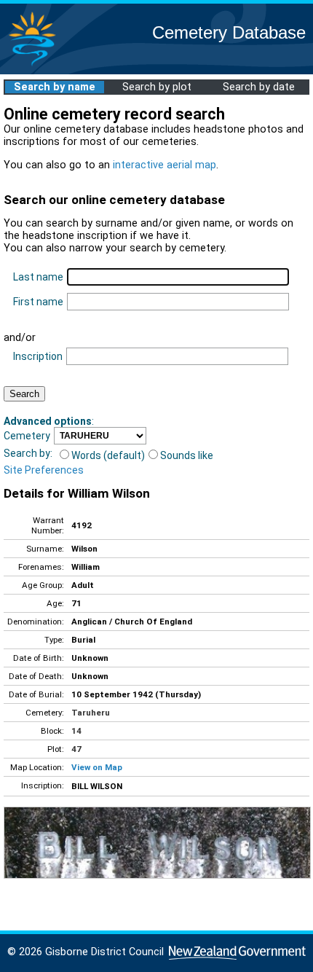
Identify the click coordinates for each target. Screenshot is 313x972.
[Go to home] (32, 65)
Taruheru (90, 713)
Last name (38, 277)
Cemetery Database (229, 32)
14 (76, 731)
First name (38, 301)
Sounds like (186, 455)
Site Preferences (44, 470)
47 (76, 749)
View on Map (96, 767)
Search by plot (156, 87)
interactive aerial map (164, 165)
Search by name (54, 87)
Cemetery (27, 436)
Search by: (28, 453)
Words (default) (108, 455)
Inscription (38, 356)
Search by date (259, 87)
